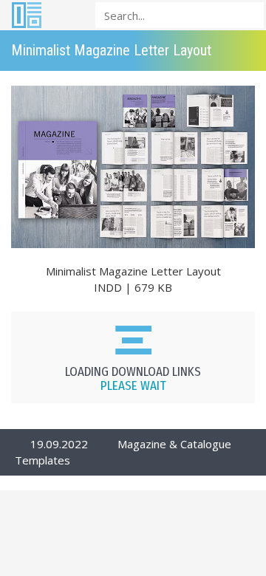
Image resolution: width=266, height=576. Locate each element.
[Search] (248, 14)
